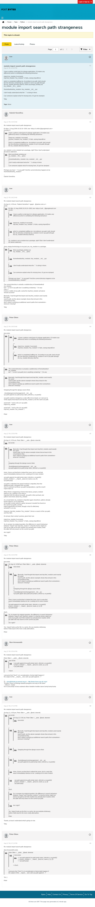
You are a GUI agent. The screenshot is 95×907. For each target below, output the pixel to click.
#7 (90, 651)
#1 (90, 65)
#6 (90, 555)
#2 (90, 122)
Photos (32, 44)
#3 (90, 197)
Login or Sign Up (84, 2)
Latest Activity (19, 44)
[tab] (6, 44)
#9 (90, 843)
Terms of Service (76, 894)
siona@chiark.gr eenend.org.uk (17, 682)
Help (49, 894)
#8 (90, 706)
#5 (90, 433)
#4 (90, 326)
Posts (7, 44)
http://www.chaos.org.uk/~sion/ (37, 682)
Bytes (43, 894)
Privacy (65, 894)
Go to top (88, 894)
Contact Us (57, 894)
